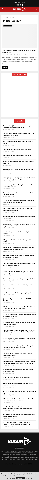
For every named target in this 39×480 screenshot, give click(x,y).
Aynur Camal (9, 54)
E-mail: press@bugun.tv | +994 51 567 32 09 (23, 464)
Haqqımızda (17, 2)
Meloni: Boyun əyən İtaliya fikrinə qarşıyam (16, 377)
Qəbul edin (20, 478)
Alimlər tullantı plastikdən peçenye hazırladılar (17, 155)
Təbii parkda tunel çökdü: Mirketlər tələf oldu (17, 149)
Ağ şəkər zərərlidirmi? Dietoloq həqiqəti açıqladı (17, 293)
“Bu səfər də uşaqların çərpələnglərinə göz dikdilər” (19, 279)
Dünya (10, 25)
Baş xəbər (5, 25)
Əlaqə (23, 2)
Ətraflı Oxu (29, 478)
